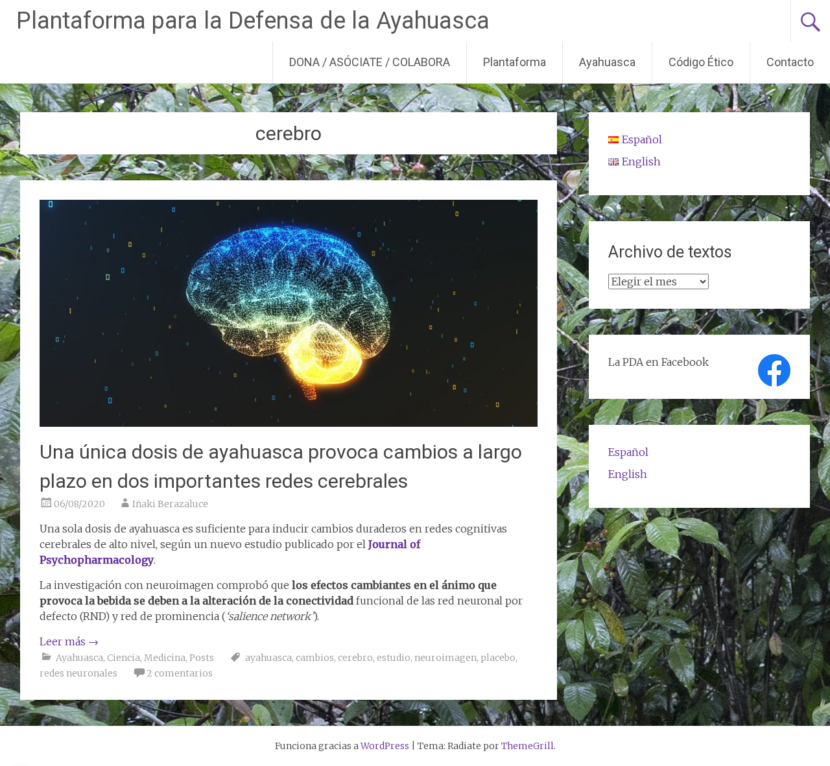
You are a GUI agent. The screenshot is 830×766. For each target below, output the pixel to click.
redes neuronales (78, 673)
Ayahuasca (607, 62)
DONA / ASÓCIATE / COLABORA (369, 62)
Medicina (164, 658)
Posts (201, 658)
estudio (393, 658)
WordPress (385, 746)
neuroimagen (445, 658)
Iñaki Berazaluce (170, 504)
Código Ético (701, 62)
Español (628, 452)
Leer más (69, 641)
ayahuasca (268, 658)
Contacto (790, 62)
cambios (315, 658)
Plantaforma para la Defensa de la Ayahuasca (253, 20)
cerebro (355, 658)
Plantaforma (514, 62)
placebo (498, 658)
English (627, 474)
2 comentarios (180, 673)
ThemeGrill (527, 746)
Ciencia (123, 658)
